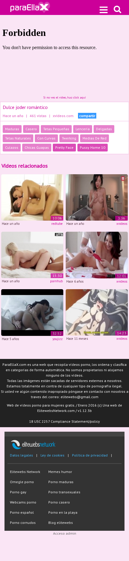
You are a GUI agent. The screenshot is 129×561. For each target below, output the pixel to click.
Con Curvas (46, 138)
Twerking (69, 138)
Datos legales (21, 455)
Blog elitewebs (60, 522)
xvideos (121, 224)
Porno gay (18, 492)
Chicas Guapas (37, 147)
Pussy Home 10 (92, 147)
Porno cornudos (23, 522)
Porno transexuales (64, 492)
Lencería (83, 129)
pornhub (56, 281)
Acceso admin (64, 533)
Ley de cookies (52, 455)
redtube (57, 224)
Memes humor (60, 471)
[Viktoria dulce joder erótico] (32, 197)
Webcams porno (23, 502)
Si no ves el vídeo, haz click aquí (64, 97)
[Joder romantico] (32, 312)
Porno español (22, 512)
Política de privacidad (90, 455)
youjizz (57, 339)
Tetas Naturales (18, 138)
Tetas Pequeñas (56, 129)
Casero (31, 129)
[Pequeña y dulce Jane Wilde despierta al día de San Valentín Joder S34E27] (97, 254)
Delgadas (104, 129)
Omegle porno (22, 482)
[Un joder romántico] (97, 312)
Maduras (12, 129)
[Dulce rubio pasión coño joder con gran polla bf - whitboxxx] (32, 254)
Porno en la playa (62, 512)
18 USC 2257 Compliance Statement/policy (64, 421)
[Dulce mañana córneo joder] (97, 197)
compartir (87, 115)
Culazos (11, 147)
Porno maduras (61, 482)
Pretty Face (64, 147)
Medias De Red (94, 138)
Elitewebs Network (25, 471)
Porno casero (59, 502)
